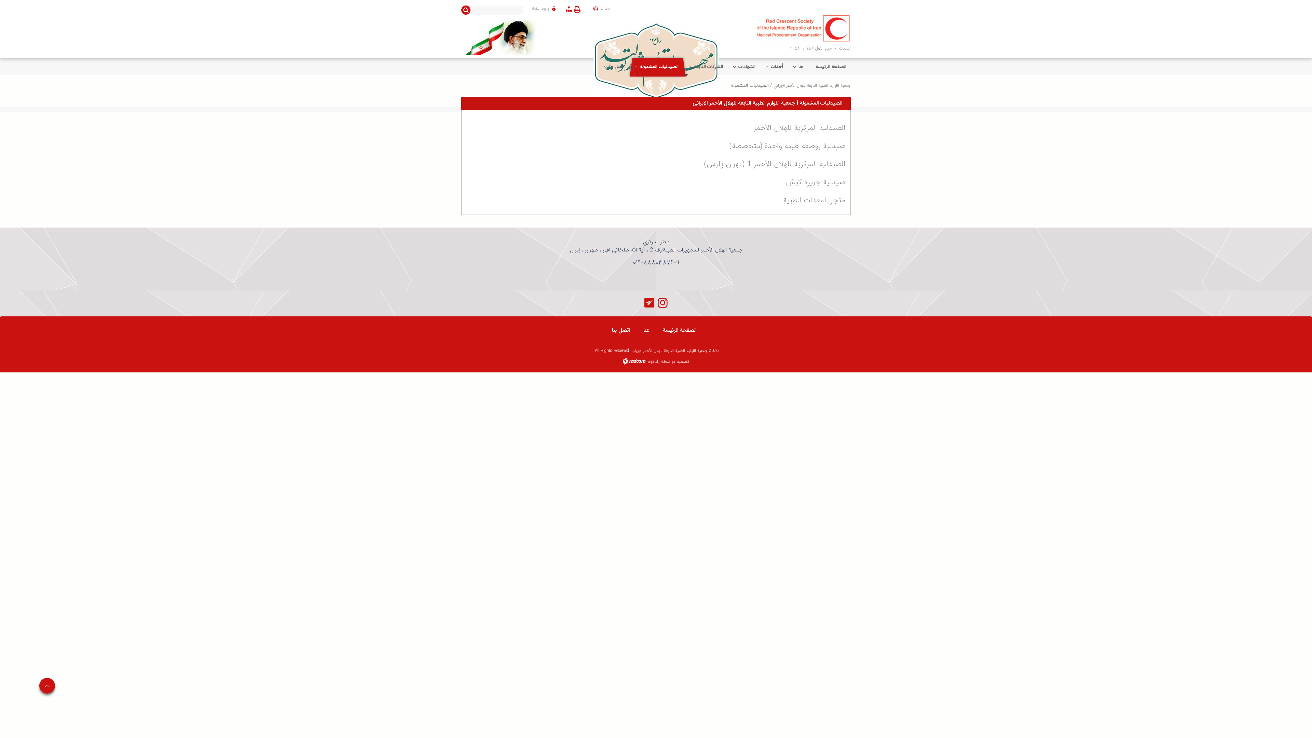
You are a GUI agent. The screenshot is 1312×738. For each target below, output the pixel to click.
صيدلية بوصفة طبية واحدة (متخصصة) (787, 146)
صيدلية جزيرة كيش (815, 182)
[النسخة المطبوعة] (578, 9)
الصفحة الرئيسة (679, 330)
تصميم (682, 361)
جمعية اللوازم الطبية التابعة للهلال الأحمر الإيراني (812, 85)
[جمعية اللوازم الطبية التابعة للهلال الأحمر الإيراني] (803, 28)
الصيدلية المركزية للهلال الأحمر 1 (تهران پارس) (774, 164)
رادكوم (653, 361)
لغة (607, 9)
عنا (646, 330)
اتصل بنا (621, 330)
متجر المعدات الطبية (814, 200)
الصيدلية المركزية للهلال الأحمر (799, 128)
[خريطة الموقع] (569, 9)
